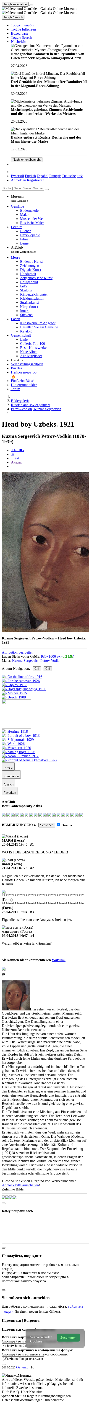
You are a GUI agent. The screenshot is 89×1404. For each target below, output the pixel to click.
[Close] (47, 189)
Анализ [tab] (17, 462)
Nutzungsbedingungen (54, 1396)
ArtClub (24, 249)
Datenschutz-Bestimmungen (22, 1400)
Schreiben (46, 825)
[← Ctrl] (14, 697)
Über (25, 1392)
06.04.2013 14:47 (15, 936)
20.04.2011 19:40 (14, 844)
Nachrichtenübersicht (27, 159)
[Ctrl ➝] (15, 731)
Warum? (58, 960)
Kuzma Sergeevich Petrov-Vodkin (36, 660)
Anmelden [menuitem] (18, 180)
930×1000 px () (57, 656)
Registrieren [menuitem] (35, 180)
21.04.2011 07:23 (14, 868)
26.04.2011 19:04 (14, 912)
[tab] (17, 450)
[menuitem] (80, 176)
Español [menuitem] (42, 176)
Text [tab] (15, 458)
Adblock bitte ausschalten (20, 1185)
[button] (23, 25)
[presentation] (49, 466)
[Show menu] (31, 5)
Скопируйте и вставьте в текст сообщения (35, 1354)
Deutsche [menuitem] (69, 176)
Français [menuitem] (55, 176)
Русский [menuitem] (17, 176)
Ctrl (36, 668)
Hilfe (6, 1392)
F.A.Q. (15, 1392)
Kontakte (35, 1392)
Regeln (32, 1396)
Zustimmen (68, 1337)
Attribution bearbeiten (17, 652)
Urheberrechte (53, 1400)
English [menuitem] (30, 176)
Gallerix (22, 1367)
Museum (19, 198)
